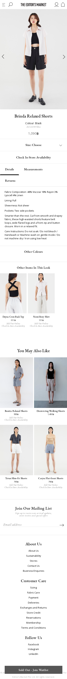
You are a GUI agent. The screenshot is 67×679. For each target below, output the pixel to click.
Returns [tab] (10, 180)
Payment (34, 598)
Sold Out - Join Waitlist (33, 670)
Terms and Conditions (33, 628)
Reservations (33, 618)
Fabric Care (33, 593)
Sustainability (33, 556)
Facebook (33, 644)
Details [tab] (9, 169)
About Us (33, 551)
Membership (33, 623)
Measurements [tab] (33, 169)
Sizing (33, 588)
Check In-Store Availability (33, 157)
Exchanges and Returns (33, 608)
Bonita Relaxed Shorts (16, 411)
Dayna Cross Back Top (13, 317)
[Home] (33, 5)
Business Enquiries (33, 571)
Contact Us (33, 566)
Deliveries (33, 603)
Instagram (33, 649)
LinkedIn (33, 654)
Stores (33, 561)
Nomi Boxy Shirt (41, 317)
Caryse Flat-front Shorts (50, 478)
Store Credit (33, 613)
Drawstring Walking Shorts (51, 411)
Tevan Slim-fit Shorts (16, 478)
